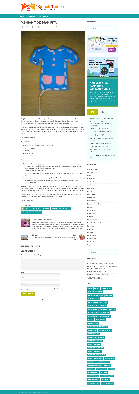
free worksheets (105, 316)
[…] (91, 103)
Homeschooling (92, 201)
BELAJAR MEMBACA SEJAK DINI (99, 147)
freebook (112, 309)
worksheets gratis (107, 383)
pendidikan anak (101, 369)
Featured (90, 191)
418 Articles (48, 219)
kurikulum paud (100, 319)
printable (112, 369)
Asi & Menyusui (92, 172)
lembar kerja (92, 330)
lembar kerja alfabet (105, 330)
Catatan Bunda (92, 182)
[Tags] (103, 112)
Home (22, 16)
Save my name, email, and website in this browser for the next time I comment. (48, 289)
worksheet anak (93, 376)
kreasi (27, 208)
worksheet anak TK (107, 376)
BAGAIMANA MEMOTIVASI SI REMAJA (101, 132)
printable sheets (93, 372)
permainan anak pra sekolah (60, 208)
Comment (24, 258)
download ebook (93, 298)
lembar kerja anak (93, 334)
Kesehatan (90, 207)
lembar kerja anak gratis (96, 337)
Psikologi (90, 229)
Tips (88, 245)
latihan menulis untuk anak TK (97, 327)
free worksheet (93, 316)
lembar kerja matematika (95, 348)
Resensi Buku (91, 232)
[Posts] (92, 112)
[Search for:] (103, 28)
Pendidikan (90, 216)
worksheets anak (93, 383)
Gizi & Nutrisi (91, 198)
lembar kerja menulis (94, 351)
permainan (46, 208)
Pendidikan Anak (92, 220)
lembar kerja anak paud (95, 341)
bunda (35, 27)
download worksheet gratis (97, 305)
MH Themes (44, 392)
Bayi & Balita (91, 175)
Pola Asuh (90, 226)
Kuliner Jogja (91, 213)
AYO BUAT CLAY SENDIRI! (97, 135)
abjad (90, 288)
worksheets (105, 379)
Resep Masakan (92, 235)
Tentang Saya (43, 16)
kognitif (90, 319)
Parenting (91, 369)
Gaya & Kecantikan (93, 194)
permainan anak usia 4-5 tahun (31, 212)
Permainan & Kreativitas (47, 27)
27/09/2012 (27, 27)
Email (23, 278)
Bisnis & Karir (91, 179)
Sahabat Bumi (91, 242)
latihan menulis (93, 323)
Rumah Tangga (92, 239)
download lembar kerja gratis (97, 302)
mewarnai (107, 365)
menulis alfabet (104, 362)
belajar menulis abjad (95, 291)
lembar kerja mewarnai (95, 358)
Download (31, 16)
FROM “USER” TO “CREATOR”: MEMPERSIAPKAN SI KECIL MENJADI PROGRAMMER (100, 123)
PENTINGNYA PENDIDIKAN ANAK (99, 129)
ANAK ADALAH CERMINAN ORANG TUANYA (102, 118)
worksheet (104, 372)
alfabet (96, 288)
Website (23, 283)
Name (23, 272)
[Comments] (113, 112)
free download (93, 312)
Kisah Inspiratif (92, 210)
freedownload (104, 312)
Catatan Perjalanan (93, 185)
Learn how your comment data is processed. (60, 299)
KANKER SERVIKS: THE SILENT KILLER (100, 143)
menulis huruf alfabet (95, 365)
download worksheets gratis (97, 309)
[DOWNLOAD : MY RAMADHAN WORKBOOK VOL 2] (102, 68)
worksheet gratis (93, 379)
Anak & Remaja (92, 169)
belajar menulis (106, 288)
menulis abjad (92, 362)
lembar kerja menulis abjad (96, 355)
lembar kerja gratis (94, 344)
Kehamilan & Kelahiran (94, 204)
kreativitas (36, 208)
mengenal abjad (109, 358)
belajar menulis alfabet (95, 295)
